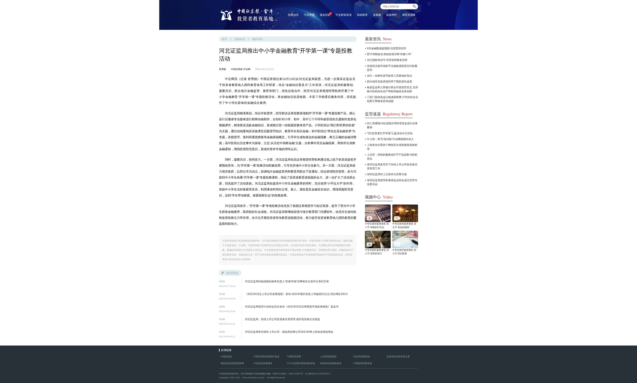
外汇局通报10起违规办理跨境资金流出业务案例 (392, 125)
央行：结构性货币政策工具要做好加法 (389, 75)
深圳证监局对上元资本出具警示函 (387, 174)
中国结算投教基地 (362, 363)
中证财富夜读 (344, 14)
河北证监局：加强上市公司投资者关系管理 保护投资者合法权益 (282, 319)
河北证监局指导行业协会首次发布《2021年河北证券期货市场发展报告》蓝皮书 (292, 306)
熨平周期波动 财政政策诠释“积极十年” (389, 54)
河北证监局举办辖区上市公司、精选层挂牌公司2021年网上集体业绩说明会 (289, 331)
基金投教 (326, 14)
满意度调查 (408, 14)
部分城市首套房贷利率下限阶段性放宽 (389, 81)
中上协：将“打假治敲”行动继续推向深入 (390, 139)
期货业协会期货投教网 (232, 363)
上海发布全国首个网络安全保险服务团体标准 (392, 146)
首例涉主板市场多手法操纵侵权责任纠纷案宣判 (392, 68)
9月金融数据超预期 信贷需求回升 (386, 48)
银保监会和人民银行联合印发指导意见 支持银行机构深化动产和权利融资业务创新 (392, 89)
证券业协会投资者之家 (398, 356)
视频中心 (379, 197)
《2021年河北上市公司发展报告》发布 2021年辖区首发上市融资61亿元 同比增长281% (296, 294)
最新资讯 (257, 39)
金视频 (377, 14)
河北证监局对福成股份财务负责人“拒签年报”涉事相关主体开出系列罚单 (287, 281)
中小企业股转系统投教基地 (301, 363)
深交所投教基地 (361, 356)
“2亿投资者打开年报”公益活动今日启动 (390, 133)
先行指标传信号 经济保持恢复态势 (387, 60)
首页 (224, 39)
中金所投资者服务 (263, 363)
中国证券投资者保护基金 (266, 356)
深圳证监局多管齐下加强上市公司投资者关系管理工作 (392, 166)
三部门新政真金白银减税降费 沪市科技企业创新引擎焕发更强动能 (392, 99)
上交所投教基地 (328, 356)
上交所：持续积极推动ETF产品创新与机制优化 (392, 156)
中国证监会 (226, 356)
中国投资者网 (294, 356)
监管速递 (389, 113)
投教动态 (240, 39)
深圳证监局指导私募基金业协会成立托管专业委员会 (392, 182)
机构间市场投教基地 (330, 363)
